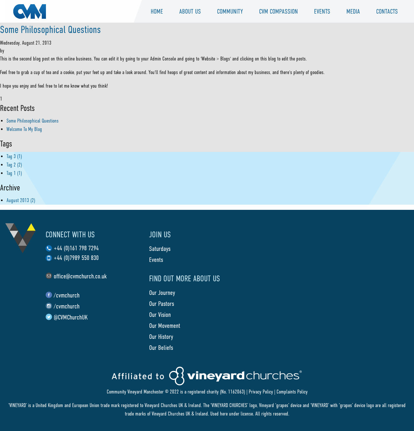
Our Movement (164, 325)
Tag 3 (14, 156)
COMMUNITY (230, 11)
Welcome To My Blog (24, 129)
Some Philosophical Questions (50, 30)
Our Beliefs (161, 347)
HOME (157, 11)
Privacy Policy (261, 392)
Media (353, 11)
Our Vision (160, 314)
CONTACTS (387, 11)
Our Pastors (161, 303)
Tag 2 (14, 165)
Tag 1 (14, 173)
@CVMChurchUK (71, 317)
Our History (161, 336)
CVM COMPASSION (278, 11)
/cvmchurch (67, 295)
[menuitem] (157, 11)
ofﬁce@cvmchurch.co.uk (80, 276)
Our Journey (162, 292)
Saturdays (159, 249)
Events (322, 11)
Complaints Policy (292, 392)
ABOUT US (190, 11)
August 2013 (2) (20, 200)
